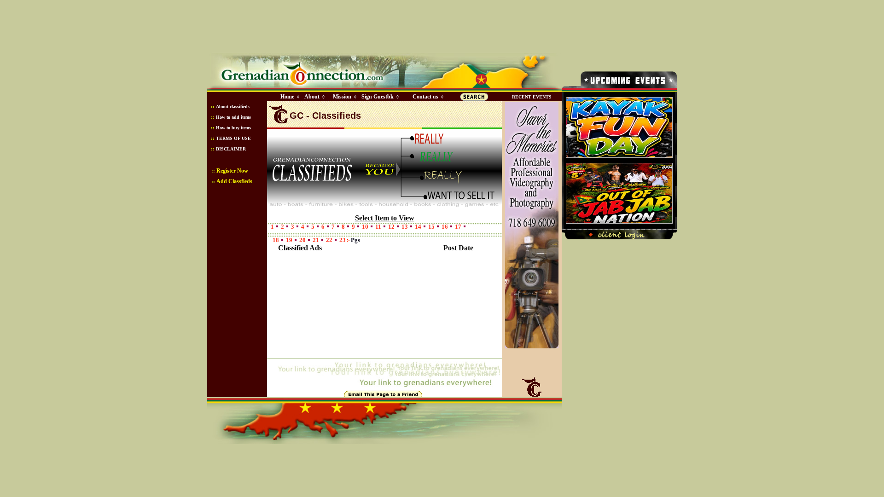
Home (287, 96)
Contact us (425, 96)
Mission (342, 96)
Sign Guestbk (379, 96)
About (312, 96)
